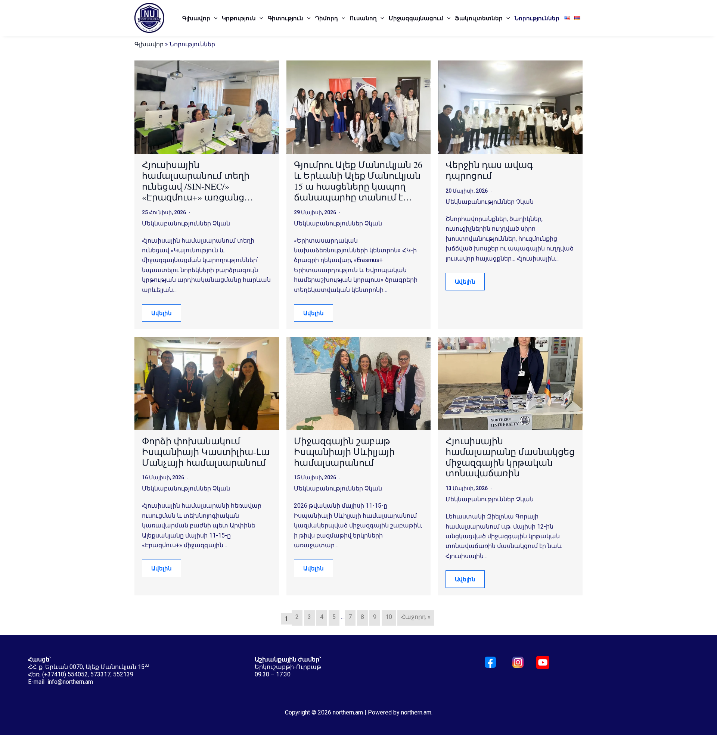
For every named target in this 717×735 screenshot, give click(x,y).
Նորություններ (537, 18)
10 (388, 616)
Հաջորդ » (416, 616)
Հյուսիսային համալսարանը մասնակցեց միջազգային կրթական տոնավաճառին (510, 457)
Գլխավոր (196, 18)
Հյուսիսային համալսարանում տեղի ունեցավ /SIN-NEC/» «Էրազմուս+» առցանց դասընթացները (195, 180)
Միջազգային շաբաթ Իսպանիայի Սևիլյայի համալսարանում (344, 452)
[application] (214, 18)
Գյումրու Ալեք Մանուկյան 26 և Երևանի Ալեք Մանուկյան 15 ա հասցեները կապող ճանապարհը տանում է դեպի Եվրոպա (358, 180)
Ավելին (161, 313)
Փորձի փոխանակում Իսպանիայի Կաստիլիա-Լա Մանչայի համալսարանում (206, 452)
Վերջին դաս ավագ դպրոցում (489, 170)
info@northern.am (70, 681)
